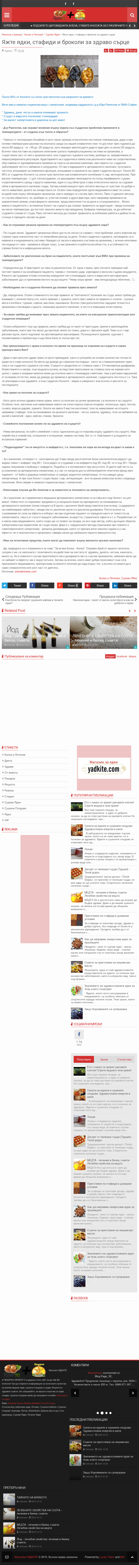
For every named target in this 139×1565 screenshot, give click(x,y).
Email (133, 50)
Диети (8, 760)
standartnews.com (26, 571)
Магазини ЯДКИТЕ (26, 1557)
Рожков (9, 790)
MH (122, 1557)
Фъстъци (50, 1403)
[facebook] (65, 3)
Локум (88, 849)
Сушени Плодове (15, 808)
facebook (122, 656)
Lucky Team (107, 1557)
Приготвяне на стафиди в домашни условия (109, 1185)
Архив (104, 1059)
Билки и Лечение (109, 578)
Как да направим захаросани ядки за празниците (108, 941)
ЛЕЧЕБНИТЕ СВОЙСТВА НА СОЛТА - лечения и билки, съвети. (102, 638)
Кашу (19, 1403)
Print (121, 50)
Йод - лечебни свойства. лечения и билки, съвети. (43, 1541)
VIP (7, 820)
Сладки (9, 796)
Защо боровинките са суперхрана (106, 1009)
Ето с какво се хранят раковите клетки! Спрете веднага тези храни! (109, 804)
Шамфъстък (38, 1403)
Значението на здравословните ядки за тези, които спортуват (110, 987)
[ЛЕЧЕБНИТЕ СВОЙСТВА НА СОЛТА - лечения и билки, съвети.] (103, 632)
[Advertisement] (104, 1329)
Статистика (124, 1059)
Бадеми (12, 1403)
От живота (11, 772)
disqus (132, 656)
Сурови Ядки (129, 578)
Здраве (9, 766)
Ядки (8, 814)
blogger (110, 656)
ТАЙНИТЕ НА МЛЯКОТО (32, 1497)
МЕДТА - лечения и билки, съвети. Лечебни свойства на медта (106, 894)
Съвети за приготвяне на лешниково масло (107, 964)
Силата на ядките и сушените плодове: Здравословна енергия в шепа (109, 827)
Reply (105, 1401)
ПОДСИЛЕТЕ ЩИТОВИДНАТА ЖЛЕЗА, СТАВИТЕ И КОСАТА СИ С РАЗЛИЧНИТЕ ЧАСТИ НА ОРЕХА (83, 26)
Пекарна (10, 778)
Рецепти (10, 784)
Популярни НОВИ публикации (83, 1060)
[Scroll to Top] (132, 1556)
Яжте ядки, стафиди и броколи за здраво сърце (65, 42)
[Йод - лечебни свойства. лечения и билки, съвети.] (35, 632)
